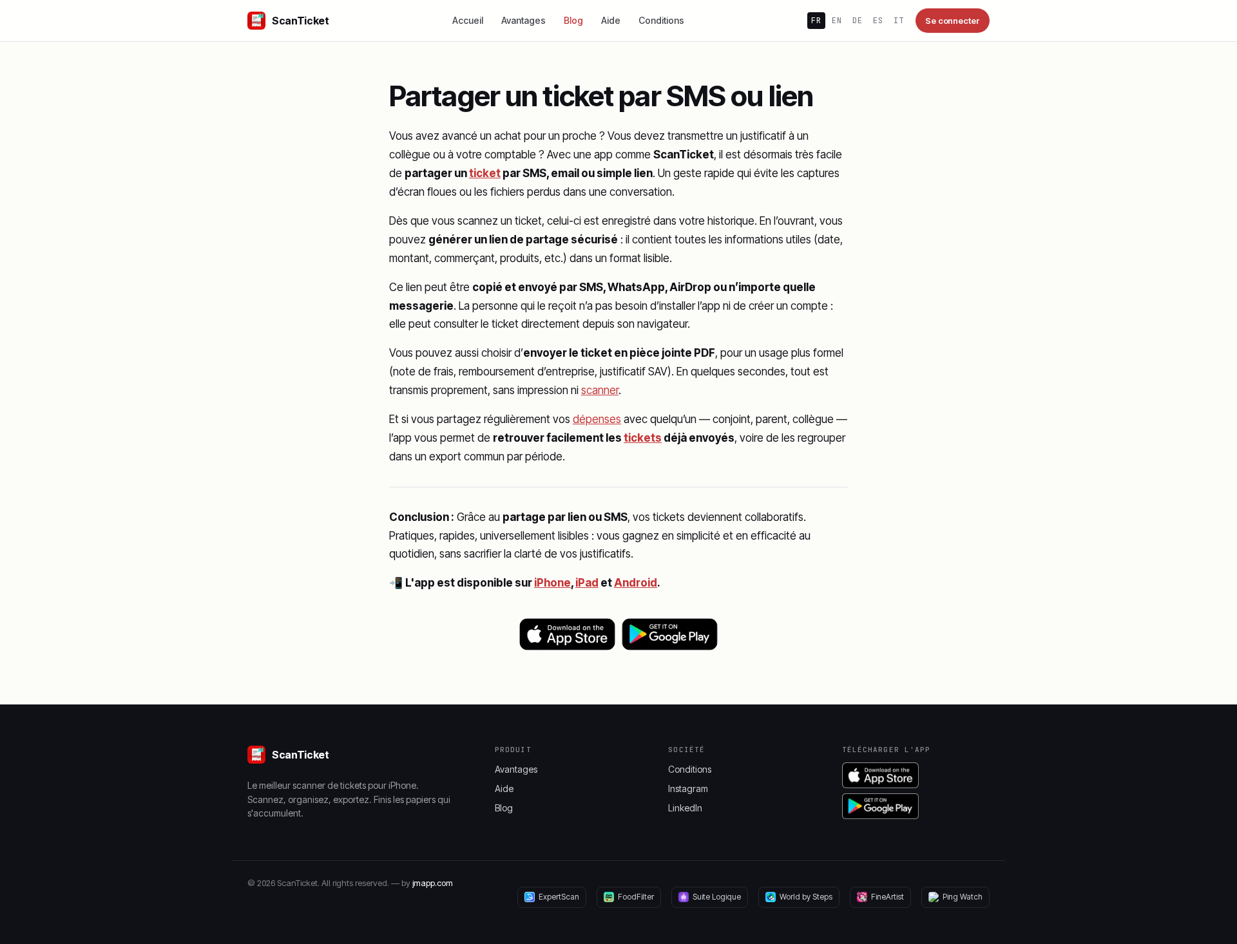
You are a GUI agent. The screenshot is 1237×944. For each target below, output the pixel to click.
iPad (587, 582)
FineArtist (887, 897)
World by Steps (806, 897)
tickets (643, 437)
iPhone (552, 582)
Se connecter (952, 20)
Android (635, 582)
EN (837, 20)
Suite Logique (717, 897)
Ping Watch (963, 897)
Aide (610, 20)
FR (816, 20)
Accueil (467, 20)
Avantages (523, 20)
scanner (599, 390)
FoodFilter (636, 897)
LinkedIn (685, 807)
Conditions (661, 20)
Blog (573, 20)
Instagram (688, 788)
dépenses (597, 419)
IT (899, 20)
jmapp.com (432, 883)
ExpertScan (559, 897)
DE (857, 20)
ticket (485, 173)
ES (878, 20)
